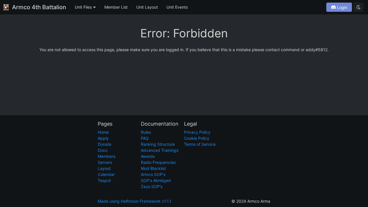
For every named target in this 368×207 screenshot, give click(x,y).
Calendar (106, 174)
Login (341, 7)
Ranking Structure (158, 144)
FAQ (145, 138)
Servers (105, 162)
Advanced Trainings (159, 150)
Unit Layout (147, 7)
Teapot (104, 180)
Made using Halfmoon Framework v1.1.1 (134, 201)
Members (106, 156)
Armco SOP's (153, 174)
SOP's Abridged (156, 180)
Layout (104, 168)
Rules (146, 132)
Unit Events (177, 7)
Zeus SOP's (151, 186)
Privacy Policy (197, 132)
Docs (102, 150)
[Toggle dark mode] (358, 7)
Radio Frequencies (158, 162)
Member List (116, 7)
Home (103, 132)
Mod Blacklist (153, 168)
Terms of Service (200, 144)
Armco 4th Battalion (39, 7)
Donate (104, 144)
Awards (148, 156)
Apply (103, 138)
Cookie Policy (196, 138)
